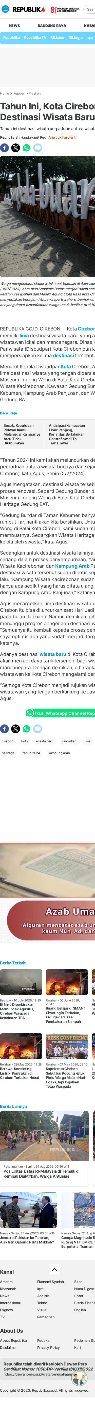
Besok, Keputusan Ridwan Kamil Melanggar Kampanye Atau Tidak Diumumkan (22, 434)
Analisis (43, 1296)
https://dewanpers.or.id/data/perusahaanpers (41, 1374)
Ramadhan (45, 1317)
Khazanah (8, 1289)
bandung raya (52, 25)
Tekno (42, 1303)
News (4, 1296)
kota (24, 741)
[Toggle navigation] (5, 9)
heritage (8, 753)
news (14, 25)
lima (24, 335)
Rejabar (19, 93)
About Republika (13, 1340)
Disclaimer (8, 1347)
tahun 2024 (31, 753)
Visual (42, 1310)
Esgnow (6, 1310)
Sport (78, 1296)
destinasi (63, 355)
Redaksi (43, 1340)
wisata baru (53, 654)
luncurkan (69, 741)
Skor (78, 1282)
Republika (11, 37)
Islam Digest (84, 1289)
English (80, 1310)
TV (2, 1317)
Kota (66, 366)
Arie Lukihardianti (62, 137)
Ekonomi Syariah (50, 1282)
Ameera (6, 1282)
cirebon (7, 741)
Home (4, 93)
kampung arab (59, 753)
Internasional (10, 1303)
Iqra (40, 1289)
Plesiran (35, 93)
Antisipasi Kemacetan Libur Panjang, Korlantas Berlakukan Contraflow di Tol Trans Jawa (67, 434)
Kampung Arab (72, 566)
